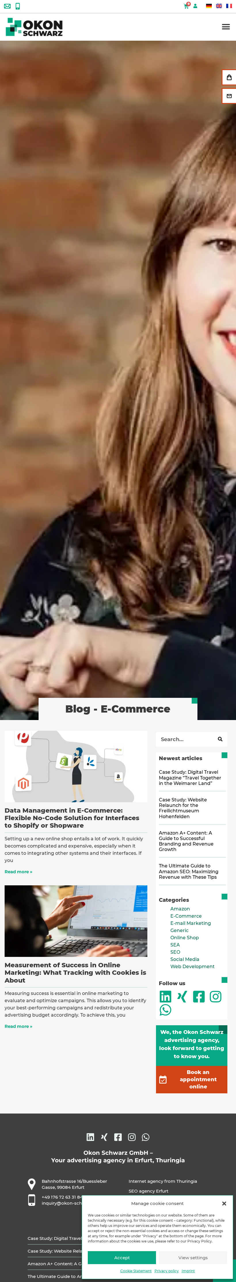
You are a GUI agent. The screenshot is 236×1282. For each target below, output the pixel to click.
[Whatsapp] (165, 1010)
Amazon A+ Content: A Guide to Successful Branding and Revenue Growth (186, 841)
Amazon (180, 909)
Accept (122, 1257)
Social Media (184, 959)
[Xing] (182, 996)
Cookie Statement (136, 1271)
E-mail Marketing (190, 923)
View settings (193, 1257)
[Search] (220, 739)
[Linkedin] (165, 996)
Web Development (192, 966)
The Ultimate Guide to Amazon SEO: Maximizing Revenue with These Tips (188, 871)
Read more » (19, 871)
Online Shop (184, 937)
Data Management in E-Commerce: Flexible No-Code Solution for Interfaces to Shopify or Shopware (72, 818)
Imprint (188, 1271)
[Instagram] (215, 996)
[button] (224, 1203)
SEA (175, 945)
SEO (175, 952)
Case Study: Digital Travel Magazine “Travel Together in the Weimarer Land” (190, 777)
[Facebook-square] (198, 996)
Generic (179, 930)
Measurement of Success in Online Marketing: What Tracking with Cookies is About (75, 972)
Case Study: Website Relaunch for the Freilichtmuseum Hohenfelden (183, 808)
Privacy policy (167, 1271)
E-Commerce (186, 916)
